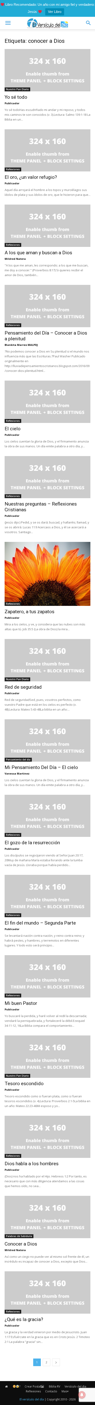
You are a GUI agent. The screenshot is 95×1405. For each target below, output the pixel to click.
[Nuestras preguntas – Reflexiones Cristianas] (47, 477)
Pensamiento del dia (18, 759)
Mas (64, 1391)
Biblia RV (54, 1386)
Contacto (51, 1391)
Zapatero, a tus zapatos (29, 611)
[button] (7, 23)
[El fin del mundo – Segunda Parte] (47, 896)
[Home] (6, 1387)
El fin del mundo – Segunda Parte (40, 923)
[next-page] (56, 1362)
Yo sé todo (16, 97)
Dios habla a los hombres (32, 1163)
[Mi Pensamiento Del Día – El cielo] (47, 740)
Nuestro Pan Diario (17, 89)
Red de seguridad (23, 687)
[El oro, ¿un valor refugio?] (47, 150)
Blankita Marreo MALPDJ (21, 345)
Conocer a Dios (21, 1244)
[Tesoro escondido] (47, 1056)
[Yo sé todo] (47, 70)
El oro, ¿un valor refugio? (31, 177)
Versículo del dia (75, 1386)
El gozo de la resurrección (32, 842)
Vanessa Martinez (17, 773)
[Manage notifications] (82, 1395)
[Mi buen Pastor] (47, 976)
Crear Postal (33, 1386)
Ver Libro (54, 12)
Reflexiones (13, 169)
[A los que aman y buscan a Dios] (47, 226)
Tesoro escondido (24, 1083)
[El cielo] (47, 402)
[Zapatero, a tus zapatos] (47, 574)
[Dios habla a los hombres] (47, 1137)
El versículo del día (32, 1399)
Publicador (12, 103)
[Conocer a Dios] (47, 1217)
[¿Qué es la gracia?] (47, 1292)
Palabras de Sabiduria (19, 1236)
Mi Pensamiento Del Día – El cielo (41, 767)
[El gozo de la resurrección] (47, 816)
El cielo (13, 428)
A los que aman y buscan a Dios (38, 252)
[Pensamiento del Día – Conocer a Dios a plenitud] (47, 306)
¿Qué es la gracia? (24, 1319)
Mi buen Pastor (21, 1003)
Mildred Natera (15, 258)
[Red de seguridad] (47, 660)
